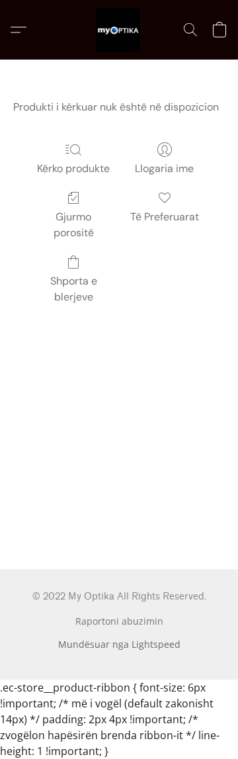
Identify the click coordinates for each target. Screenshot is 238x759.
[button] (119, 30)
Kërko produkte (73, 168)
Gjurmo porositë (74, 225)
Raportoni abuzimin (119, 621)
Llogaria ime (164, 168)
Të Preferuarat (164, 217)
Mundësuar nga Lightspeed (119, 644)
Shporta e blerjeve (73, 289)
